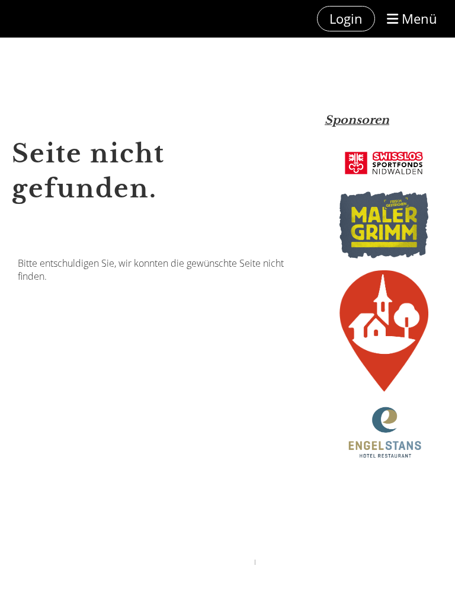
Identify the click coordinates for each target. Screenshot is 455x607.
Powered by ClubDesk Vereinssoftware (204, 562)
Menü (417, 18)
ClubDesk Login (278, 562)
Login (346, 18)
